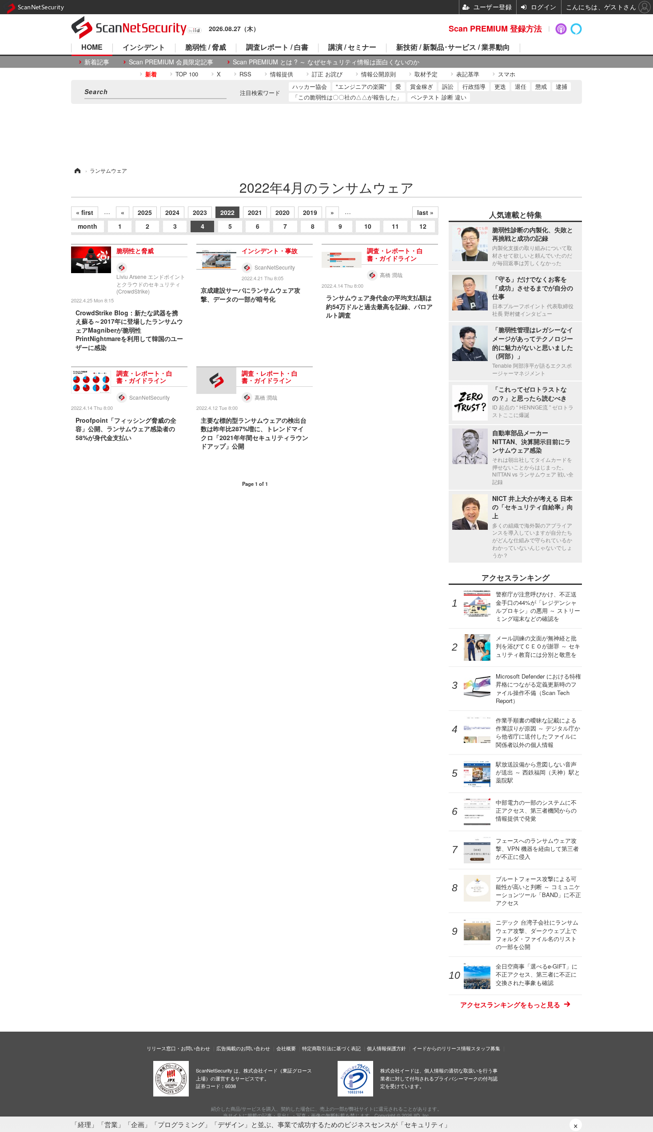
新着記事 (96, 62)
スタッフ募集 (485, 1048)
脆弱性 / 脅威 (205, 48)
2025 (145, 212)
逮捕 (561, 86)
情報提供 (281, 74)
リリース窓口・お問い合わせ (178, 1048)
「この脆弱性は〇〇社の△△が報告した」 (347, 97)
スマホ (506, 74)
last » (425, 212)
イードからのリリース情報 (441, 1048)
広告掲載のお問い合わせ (243, 1048)
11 (395, 226)
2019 (310, 212)
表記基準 (467, 74)
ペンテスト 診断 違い (438, 97)
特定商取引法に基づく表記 (331, 1048)
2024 (172, 212)
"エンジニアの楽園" (361, 86)
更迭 (500, 86)
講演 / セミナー (352, 48)
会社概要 (286, 1048)
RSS (245, 74)
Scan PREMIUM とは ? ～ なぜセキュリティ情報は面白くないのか (326, 62)
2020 (282, 212)
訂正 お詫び (327, 74)
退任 (520, 86)
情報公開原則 (378, 74)
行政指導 (474, 86)
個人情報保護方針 (386, 1048)
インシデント (144, 48)
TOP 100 (186, 74)
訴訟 (448, 86)
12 (422, 226)
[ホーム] (77, 170)
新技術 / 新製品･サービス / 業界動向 (453, 48)
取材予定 (426, 74)
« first (84, 212)
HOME (92, 48)
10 (367, 226)
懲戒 (541, 86)
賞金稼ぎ (421, 86)
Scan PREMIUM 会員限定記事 (171, 62)
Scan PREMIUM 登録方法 (495, 28)
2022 (227, 212)
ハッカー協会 (309, 86)
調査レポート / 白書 (277, 48)
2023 (200, 212)
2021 (255, 212)
